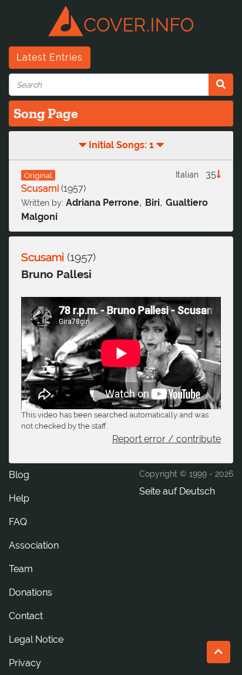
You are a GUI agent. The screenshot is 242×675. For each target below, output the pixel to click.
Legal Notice (36, 639)
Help (19, 498)
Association (34, 545)
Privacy (25, 663)
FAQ (18, 521)
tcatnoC (26, 615)
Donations (30, 592)
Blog (19, 474)
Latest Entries (49, 57)
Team (21, 568)
